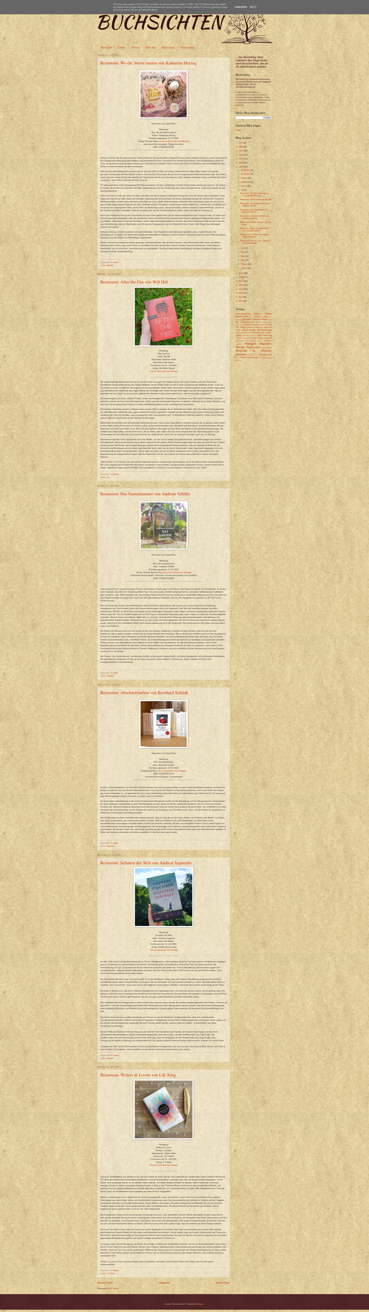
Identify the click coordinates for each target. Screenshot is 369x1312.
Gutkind (245, 330)
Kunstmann (247, 338)
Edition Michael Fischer (259, 322)
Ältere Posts (223, 1282)
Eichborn (248, 325)
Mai (242, 252)
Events (122, 47)
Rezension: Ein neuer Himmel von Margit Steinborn (254, 235)
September (246, 182)
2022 (241, 159)
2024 (241, 151)
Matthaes (253, 341)
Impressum (168, 47)
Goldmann (259, 327)
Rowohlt (110, 265)
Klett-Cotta (267, 335)
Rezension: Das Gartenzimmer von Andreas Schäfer (145, 493)
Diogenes (111, 846)
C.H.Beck (111, 1273)
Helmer (249, 333)
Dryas (270, 319)
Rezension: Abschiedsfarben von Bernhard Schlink (144, 692)
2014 (241, 293)
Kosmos (239, 338)
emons (262, 325)
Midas (260, 341)
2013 (241, 297)
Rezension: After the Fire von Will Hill (134, 282)
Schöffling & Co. (252, 355)
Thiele (238, 357)
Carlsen (265, 316)
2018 (241, 277)
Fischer (269, 325)
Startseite (106, 47)
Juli (242, 190)
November (245, 174)
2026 (241, 143)
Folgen (238, 130)
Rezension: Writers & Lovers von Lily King (138, 1075)
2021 (241, 163)
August (244, 186)
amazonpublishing (243, 314)
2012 (241, 301)
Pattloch (238, 344)
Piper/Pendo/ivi (254, 347)
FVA (237, 327)
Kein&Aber (253, 335)
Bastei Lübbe (242, 316)
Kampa (246, 335)
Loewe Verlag (257, 338)
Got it (253, 7)
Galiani (243, 327)
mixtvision (268, 341)
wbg (263, 357)
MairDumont (240, 341)
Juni (243, 248)
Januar (244, 268)
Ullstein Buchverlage (249, 357)
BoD (250, 316)
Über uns (150, 47)
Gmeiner (250, 327)
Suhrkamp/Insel (265, 355)
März (243, 260)
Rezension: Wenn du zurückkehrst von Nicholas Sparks (254, 229)
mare (247, 341)
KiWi (259, 335)
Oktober (244, 178)
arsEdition (258, 314)
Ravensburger (267, 347)
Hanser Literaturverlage (260, 330)
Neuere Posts (105, 1282)
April (243, 256)
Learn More (241, 7)
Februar (244, 264)
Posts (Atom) (112, 1288)
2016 (241, 285)
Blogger (200, 1304)
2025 (241, 147)
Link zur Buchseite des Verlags (174, 141)
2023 (241, 155)
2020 (241, 167)
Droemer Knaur (259, 319)
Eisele (255, 325)
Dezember (245, 170)
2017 (241, 281)
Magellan (268, 338)
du (240, 322)
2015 (241, 289)
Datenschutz (187, 47)
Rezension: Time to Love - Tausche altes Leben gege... (255, 242)
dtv (108, 477)
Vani (260, 357)
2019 (241, 273)
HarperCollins (241, 333)
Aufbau (268, 313)
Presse (135, 47)
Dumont (110, 676)
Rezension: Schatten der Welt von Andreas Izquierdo (145, 862)
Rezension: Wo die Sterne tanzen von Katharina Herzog (148, 63)
